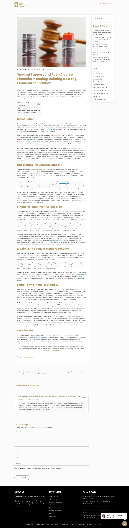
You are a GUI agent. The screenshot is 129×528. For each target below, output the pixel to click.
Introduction (22, 105)
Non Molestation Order (100, 93)
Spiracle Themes (72, 524)
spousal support (64, 183)
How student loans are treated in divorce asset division (101, 53)
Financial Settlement (100, 90)
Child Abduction (98, 85)
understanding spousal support (38, 337)
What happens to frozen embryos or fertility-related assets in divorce (102, 32)
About (95, 71)
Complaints (52, 516)
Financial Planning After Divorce (28, 109)
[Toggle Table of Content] (38, 103)
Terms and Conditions (91, 524)
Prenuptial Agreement (100, 82)
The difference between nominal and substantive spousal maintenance (101, 59)
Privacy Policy (81, 524)
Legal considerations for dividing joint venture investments (101, 46)
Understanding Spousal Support (28, 107)
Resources (96, 96)
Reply (84, 397)
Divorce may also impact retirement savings (54, 240)
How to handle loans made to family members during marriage (103, 39)
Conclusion (22, 114)
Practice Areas (98, 74)
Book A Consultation (99, 99)
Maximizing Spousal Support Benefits (29, 110)
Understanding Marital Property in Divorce (72, 372)
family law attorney (81, 274)
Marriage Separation (100, 87)
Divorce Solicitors (99, 76)
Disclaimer (100, 524)
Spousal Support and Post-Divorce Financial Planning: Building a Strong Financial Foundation (47, 78)
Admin (38, 69)
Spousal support (49, 129)
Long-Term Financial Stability (27, 112)
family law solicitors (50, 350)
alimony (19, 125)
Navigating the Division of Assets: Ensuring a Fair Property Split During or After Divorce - (47, 396)
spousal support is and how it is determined (42, 169)
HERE (57, 350)
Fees (50, 513)
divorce (56, 135)
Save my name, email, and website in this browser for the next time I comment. (39, 468)
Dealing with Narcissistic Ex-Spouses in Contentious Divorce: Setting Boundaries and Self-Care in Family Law (34, 373)
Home (95, 68)
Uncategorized (28, 357)
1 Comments (49, 69)
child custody (31, 139)
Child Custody (97, 79)
